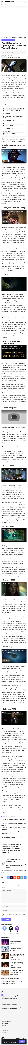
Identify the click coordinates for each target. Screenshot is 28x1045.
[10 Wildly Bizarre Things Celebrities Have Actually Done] (5, 964)
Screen (13, 39)
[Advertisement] (14, 21)
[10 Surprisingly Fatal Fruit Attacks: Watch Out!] (5, 972)
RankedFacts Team (9, 55)
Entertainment (5, 39)
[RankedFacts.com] (10, 2)
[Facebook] (4, 930)
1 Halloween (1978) (10, 133)
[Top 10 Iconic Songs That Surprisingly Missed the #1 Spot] (5, 956)
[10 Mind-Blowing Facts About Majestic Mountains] (5, 949)
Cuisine (12, 974)
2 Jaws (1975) (8, 131)
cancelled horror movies (14, 844)
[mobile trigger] (2, 2)
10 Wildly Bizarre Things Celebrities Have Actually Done (17, 964)
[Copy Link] (10, 52)
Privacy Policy (6, 1042)
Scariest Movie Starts (7, 850)
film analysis (4, 846)
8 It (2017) (7, 113)
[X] (11, 930)
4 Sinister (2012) (9, 125)
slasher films (16, 850)
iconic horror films (13, 846)
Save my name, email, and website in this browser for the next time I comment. (14, 915)
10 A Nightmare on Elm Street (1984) (14, 108)
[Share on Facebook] (5, 52)
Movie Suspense (5, 848)
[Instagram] (17, 930)
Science (15, 950)
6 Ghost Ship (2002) (9, 120)
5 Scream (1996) (9, 123)
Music (19, 943)
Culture (12, 967)
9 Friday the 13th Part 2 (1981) (12, 110)
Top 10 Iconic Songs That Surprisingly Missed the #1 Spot (17, 956)
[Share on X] (7, 52)
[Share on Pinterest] (14, 877)
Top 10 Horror (5, 852)
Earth (11, 950)
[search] (18, 1)
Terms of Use (14, 1042)
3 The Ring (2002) (9, 128)
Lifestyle (16, 974)
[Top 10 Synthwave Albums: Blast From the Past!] (5, 942)
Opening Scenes (15, 848)
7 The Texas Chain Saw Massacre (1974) (12, 116)
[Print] (12, 52)
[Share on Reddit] (18, 877)
